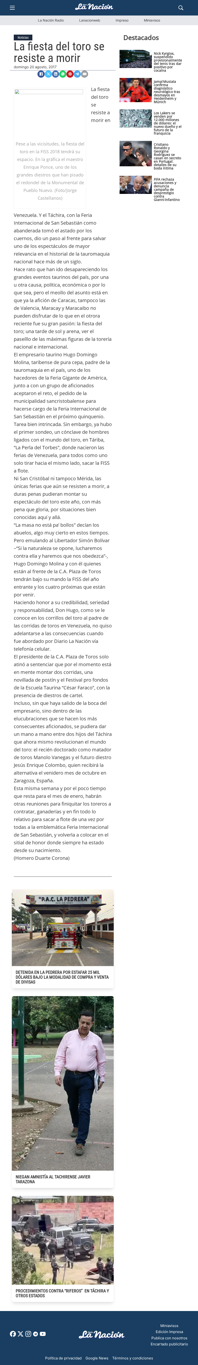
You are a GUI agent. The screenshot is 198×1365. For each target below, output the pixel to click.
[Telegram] (77, 74)
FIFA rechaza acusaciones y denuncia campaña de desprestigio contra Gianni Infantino (167, 189)
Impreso (122, 20)
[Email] (84, 74)
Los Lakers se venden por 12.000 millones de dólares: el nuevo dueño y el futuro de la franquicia (168, 123)
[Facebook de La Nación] (13, 1335)
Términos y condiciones (132, 1358)
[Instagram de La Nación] (28, 1335)
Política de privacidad (63, 1358)
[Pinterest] (70, 74)
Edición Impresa (169, 1331)
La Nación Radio (51, 20)
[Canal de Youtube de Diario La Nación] (43, 1335)
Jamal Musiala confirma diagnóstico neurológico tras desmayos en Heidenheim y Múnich (167, 91)
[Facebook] (41, 74)
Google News (96, 1358)
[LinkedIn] (55, 74)
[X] (48, 74)
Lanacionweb (89, 20)
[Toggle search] (181, 8)
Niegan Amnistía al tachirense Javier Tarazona (53, 1179)
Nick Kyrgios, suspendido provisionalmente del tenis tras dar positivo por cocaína (168, 62)
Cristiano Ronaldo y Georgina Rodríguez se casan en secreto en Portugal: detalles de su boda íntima (167, 156)
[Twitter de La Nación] (20, 1335)
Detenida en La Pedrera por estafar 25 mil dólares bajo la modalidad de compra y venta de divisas (62, 977)
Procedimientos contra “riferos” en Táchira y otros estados (62, 1293)
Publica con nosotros (169, 1338)
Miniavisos (152, 20)
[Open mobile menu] (12, 8)
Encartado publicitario (169, 1344)
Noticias (23, 37)
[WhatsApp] (62, 74)
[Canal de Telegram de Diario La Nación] (35, 1335)
